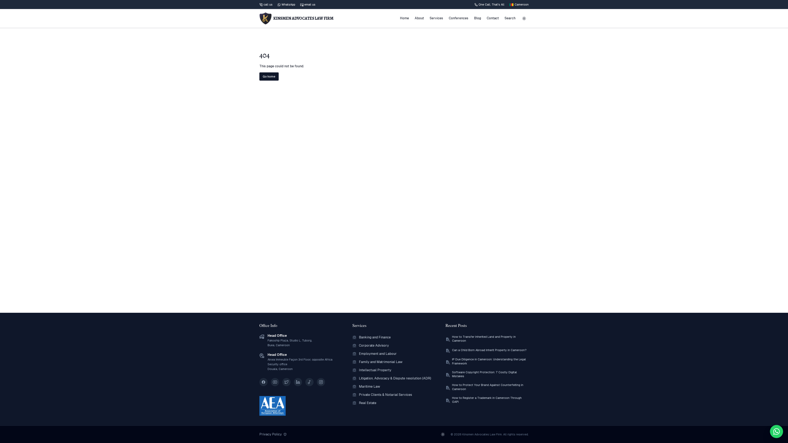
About (419, 18)
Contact (493, 18)
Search (510, 18)
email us (309, 4)
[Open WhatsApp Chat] (776, 431)
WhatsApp (288, 4)
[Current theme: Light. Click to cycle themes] (524, 18)
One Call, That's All (491, 4)
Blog (477, 18)
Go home (269, 76)
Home (404, 18)
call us (268, 4)
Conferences (458, 18)
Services (436, 18)
